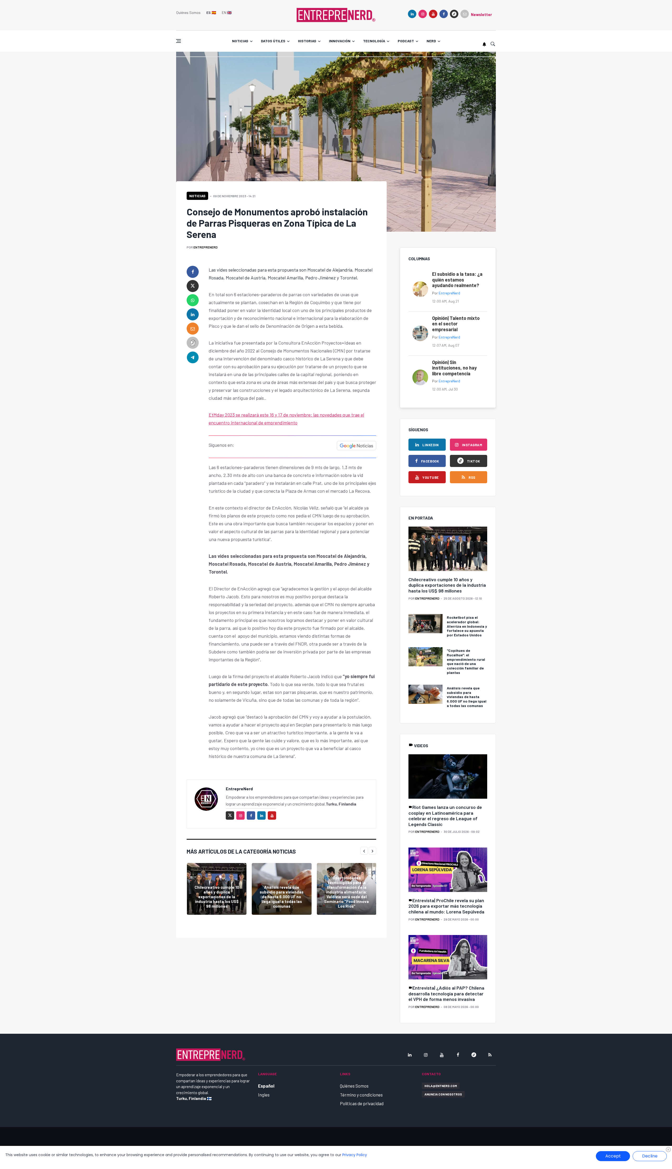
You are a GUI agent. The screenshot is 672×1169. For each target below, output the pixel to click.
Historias (307, 41)
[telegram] (193, 357)
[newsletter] (464, 14)
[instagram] (422, 14)
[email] (193, 329)
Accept (613, 1156)
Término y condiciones (361, 1094)
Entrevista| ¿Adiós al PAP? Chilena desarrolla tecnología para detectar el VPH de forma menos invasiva (446, 993)
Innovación (339, 41)
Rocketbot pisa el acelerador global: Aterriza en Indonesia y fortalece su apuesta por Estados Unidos (467, 626)
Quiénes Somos (188, 12)
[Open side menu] (178, 41)
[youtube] (433, 14)
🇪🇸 (211, 12)
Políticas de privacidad (362, 1103)
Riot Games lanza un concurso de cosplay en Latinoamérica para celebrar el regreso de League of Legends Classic (445, 815)
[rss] (490, 1055)
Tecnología (374, 41)
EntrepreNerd (205, 247)
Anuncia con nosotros (443, 1094)
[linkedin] (412, 14)
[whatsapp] (193, 300)
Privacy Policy (354, 1154)
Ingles (264, 1094)
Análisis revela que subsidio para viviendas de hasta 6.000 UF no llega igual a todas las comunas (281, 896)
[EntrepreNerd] (336, 14)
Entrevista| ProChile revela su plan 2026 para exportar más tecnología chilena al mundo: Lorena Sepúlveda (446, 906)
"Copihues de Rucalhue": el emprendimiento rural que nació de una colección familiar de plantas (466, 661)
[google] (454, 14)
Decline (650, 1156)
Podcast (406, 41)
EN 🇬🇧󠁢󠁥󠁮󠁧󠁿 (227, 12)
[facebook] (443, 14)
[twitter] (193, 286)
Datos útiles (273, 41)
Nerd (431, 41)
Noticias (240, 41)
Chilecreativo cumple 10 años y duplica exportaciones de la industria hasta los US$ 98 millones (217, 896)
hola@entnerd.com (440, 1086)
